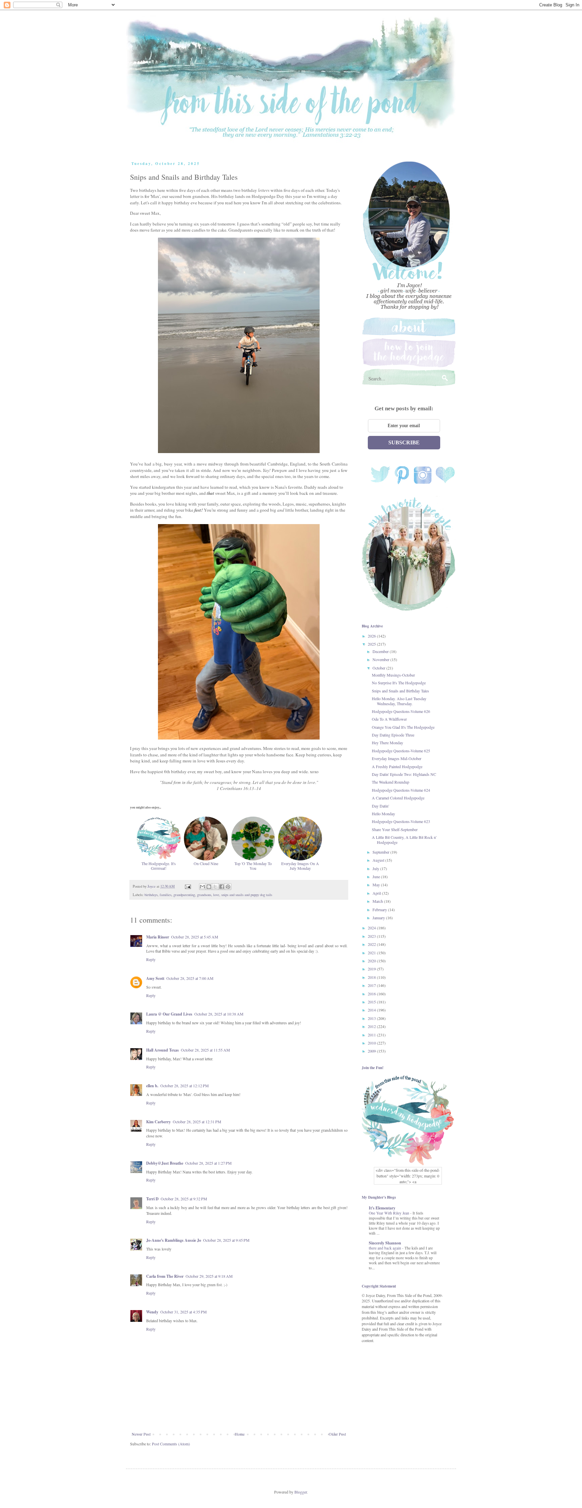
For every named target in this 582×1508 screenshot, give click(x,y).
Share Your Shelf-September (395, 829)
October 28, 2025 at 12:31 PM (197, 1121)
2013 (372, 1018)
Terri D (152, 1199)
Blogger (300, 1492)
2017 (372, 985)
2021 (372, 952)
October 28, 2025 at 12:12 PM (184, 1085)
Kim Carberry (158, 1122)
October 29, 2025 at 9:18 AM (209, 1276)
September (381, 852)
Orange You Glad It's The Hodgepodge (403, 727)
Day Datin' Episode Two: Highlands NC (404, 774)
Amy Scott (155, 978)
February (380, 909)
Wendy (152, 1312)
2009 (372, 1051)
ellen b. (152, 1086)
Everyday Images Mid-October (396, 758)
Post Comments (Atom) (171, 1443)
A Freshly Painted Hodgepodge (397, 766)
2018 (372, 977)
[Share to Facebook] (221, 886)
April (377, 893)
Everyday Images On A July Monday (300, 866)
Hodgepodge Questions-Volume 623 (401, 821)
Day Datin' (380, 806)
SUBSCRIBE (404, 442)
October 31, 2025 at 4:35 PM (183, 1311)
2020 (372, 960)
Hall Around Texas (162, 1050)
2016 (372, 993)
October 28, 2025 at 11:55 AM (205, 1050)
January (379, 917)
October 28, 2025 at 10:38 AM (219, 1014)
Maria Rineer (157, 937)
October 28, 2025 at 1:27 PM (208, 1163)
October (379, 668)
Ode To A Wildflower (389, 719)
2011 (372, 1034)
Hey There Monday (387, 742)
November (381, 659)
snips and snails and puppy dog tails (246, 894)
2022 (372, 944)
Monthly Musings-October (393, 675)
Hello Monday (383, 813)
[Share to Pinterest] (228, 886)
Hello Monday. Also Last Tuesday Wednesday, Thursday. (399, 701)
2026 (372, 636)
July (376, 868)
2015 (372, 1001)
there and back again (385, 1247)
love (216, 894)
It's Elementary (382, 1208)
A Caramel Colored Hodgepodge (398, 797)
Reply (151, 959)
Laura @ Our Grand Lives (169, 1014)
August (379, 860)
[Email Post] (187, 886)
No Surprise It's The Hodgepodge (399, 682)
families (165, 894)
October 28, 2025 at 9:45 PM (226, 1240)
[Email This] (202, 886)
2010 (372, 1043)
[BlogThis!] (208, 886)
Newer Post (141, 1434)
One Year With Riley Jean (389, 1212)
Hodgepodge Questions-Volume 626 (401, 711)
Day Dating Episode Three (393, 735)
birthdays (151, 894)
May (377, 884)
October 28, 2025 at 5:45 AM (194, 936)
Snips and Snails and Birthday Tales (400, 690)
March (378, 901)
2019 (372, 968)
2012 (372, 1026)
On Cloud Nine (206, 863)
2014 (372, 1010)
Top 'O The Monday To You (253, 866)
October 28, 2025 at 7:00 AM (190, 978)
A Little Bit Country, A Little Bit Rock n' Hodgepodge (404, 839)
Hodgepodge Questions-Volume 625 (401, 750)
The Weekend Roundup (390, 782)
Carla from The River (165, 1276)
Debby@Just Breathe (164, 1163)
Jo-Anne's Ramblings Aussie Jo (173, 1240)
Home (240, 1434)
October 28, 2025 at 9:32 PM (184, 1198)
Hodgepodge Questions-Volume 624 (401, 790)
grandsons (204, 894)
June (377, 876)
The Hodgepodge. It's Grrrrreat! (158, 866)
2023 (372, 936)
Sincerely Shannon (385, 1243)
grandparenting (184, 894)
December (381, 651)
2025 (372, 644)
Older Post (337, 1434)
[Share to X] (215, 886)
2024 (372, 927)
